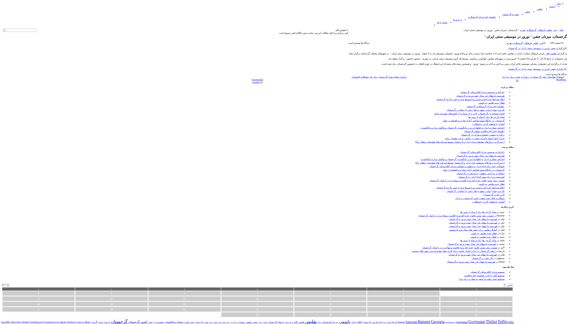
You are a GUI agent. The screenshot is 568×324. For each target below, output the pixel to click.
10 (257, 298)
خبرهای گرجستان (276, 322)
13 (38, 298)
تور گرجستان (289, 322)
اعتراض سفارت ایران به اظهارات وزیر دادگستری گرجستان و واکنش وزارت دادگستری (463, 127)
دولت (265, 322)
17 (257, 304)
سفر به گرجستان (510, 14)
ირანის (25, 322)
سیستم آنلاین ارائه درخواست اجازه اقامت (484, 275)
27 (38, 309)
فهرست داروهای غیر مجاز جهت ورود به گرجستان (480, 96)
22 (403, 309)
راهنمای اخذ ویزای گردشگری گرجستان (485, 106)
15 (403, 304)
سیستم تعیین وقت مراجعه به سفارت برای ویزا (482, 279)
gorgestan (462, 322)
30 (330, 314)
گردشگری (531, 30)
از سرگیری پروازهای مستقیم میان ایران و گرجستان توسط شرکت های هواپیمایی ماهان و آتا (460, 142)
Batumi (424, 321)
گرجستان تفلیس (104, 322)
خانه (559, 4)
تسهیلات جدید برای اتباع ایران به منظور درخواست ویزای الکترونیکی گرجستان (467, 166)
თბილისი (16, 322)
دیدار (261, 322)
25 (184, 309)
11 (184, 298)
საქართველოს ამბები (55, 322)
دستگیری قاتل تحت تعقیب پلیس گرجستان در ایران (480, 198)
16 (330, 304)
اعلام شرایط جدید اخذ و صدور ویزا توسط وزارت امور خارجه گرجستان (470, 99)
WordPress (561, 79)
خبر (555, 30)
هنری (522, 30)
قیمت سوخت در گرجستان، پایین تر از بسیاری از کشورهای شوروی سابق (469, 113)
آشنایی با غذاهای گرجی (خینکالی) (488, 124)
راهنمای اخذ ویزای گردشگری (482, 17)
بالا (517, 80)
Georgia (438, 321)
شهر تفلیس (189, 322)
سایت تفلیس (217, 322)
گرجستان (119, 321)
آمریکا (394, 322)
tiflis (511, 322)
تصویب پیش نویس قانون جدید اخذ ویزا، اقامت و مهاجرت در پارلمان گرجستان (467, 180)
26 (111, 309)
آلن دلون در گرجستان (482, 258)
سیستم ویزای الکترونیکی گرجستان (487, 272)
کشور (150, 322)
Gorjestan (476, 321)
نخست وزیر (158, 322)
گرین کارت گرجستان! (494, 195)
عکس (539, 9)
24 (257, 309)
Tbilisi (491, 321)
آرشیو (552, 6)
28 (476, 314)
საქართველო (37, 322)
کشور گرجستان (137, 322)
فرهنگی (541, 30)
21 (476, 309)
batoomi (411, 322)
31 (257, 314)
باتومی (345, 321)
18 (184, 304)
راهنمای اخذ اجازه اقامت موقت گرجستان (484, 131)
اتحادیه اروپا (387, 322)
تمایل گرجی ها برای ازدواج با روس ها (486, 117)
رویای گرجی (234, 322)
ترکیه (319, 322)
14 (476, 304)
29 (403, 314)
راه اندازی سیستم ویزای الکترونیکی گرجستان (482, 92)
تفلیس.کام (551, 53)
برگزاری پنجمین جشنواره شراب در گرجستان (483, 135)
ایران (353, 322)
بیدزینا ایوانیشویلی (330, 322)
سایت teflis (226, 322)
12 (111, 298)
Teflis (502, 321)
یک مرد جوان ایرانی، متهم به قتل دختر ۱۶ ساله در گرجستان (475, 110)
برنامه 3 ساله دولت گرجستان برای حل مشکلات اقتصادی (379, 77)
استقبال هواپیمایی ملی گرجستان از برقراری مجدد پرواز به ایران (533, 77)
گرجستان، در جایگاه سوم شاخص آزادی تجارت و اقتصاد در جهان (473, 120)
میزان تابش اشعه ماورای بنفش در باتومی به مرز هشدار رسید (475, 138)
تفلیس (311, 321)
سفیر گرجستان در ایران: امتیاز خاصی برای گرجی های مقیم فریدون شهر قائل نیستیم (453, 251)
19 (111, 304)
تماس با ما (442, 22)
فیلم (527, 12)
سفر (210, 322)
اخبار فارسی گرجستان (373, 322)
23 (330, 309)
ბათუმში (5, 322)
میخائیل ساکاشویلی (173, 322)
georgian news (450, 322)
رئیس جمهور (252, 322)
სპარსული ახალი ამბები (79, 322)
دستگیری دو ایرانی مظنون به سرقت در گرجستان (480, 173)
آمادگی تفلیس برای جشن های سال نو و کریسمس (473, 230)
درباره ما (457, 19)
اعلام (359, 322)
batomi (401, 322)
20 (38, 304)
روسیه (242, 322)
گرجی (94, 322)
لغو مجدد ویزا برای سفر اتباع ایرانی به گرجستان (481, 177)
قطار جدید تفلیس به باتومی (491, 103)
